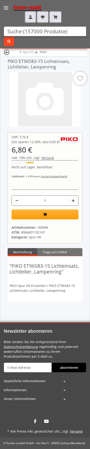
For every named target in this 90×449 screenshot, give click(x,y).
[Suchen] (9, 41)
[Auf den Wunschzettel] (80, 78)
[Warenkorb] (55, 17)
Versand (47, 158)
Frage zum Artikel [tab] (55, 252)
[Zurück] (6, 52)
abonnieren (69, 367)
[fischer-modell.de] (23, 7)
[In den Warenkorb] (45, 214)
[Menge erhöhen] (73, 201)
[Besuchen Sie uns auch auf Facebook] (35, 421)
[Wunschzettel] (42, 17)
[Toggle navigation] (6, 5)
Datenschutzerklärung (21, 346)
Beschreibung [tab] (22, 252)
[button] (30, 17)
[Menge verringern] (17, 201)
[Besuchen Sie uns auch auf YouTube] (46, 421)
